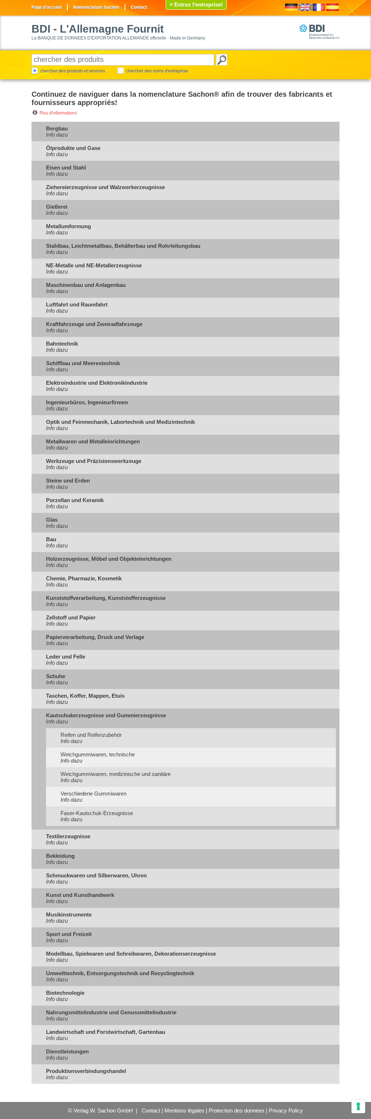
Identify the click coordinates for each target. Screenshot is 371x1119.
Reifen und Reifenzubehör (91, 735)
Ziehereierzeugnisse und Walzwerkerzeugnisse (105, 187)
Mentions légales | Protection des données (214, 1110)
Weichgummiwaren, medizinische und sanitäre (116, 774)
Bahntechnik (62, 344)
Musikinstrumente (69, 914)
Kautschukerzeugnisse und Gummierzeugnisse (106, 715)
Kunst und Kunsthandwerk (80, 895)
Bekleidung (60, 856)
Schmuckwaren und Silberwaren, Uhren (96, 875)
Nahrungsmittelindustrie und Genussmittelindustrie (111, 1012)
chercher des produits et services (72, 71)
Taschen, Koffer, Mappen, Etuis (85, 696)
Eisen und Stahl (66, 167)
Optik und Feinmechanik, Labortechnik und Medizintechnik (120, 422)
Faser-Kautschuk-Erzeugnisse (97, 813)
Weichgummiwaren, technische (98, 754)
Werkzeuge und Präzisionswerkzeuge (93, 461)
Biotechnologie (65, 993)
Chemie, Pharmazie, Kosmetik (84, 578)
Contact (139, 7)
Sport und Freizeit (69, 934)
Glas (52, 520)
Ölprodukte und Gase (73, 148)
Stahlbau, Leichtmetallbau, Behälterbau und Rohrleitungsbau (123, 246)
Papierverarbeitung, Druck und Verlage (95, 637)
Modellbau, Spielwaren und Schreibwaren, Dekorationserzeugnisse (131, 954)
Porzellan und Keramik (75, 500)
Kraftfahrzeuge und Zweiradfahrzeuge (94, 324)
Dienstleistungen (67, 1051)
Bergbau (57, 128)
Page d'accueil (47, 7)
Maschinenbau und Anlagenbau (86, 285)
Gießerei (56, 207)
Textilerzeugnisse (68, 836)
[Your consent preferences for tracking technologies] (358, 1106)
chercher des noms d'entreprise (157, 71)
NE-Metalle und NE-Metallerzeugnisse (94, 265)
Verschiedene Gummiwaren (93, 793)
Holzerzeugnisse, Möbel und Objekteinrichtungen (108, 559)
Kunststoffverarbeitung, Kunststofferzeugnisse (106, 598)
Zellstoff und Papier (71, 617)
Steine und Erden (68, 480)
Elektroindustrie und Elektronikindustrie (96, 383)
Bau (51, 539)
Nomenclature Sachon (96, 7)
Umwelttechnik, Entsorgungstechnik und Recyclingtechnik (120, 973)
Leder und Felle (65, 657)
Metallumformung (68, 226)
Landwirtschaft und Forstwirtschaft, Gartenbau (105, 1032)
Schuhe (55, 676)
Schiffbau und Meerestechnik (83, 363)
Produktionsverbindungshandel (86, 1071)
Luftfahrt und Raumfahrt (77, 304)
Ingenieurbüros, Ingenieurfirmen (87, 402)
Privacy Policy (286, 1110)
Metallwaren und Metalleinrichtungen (93, 441)
